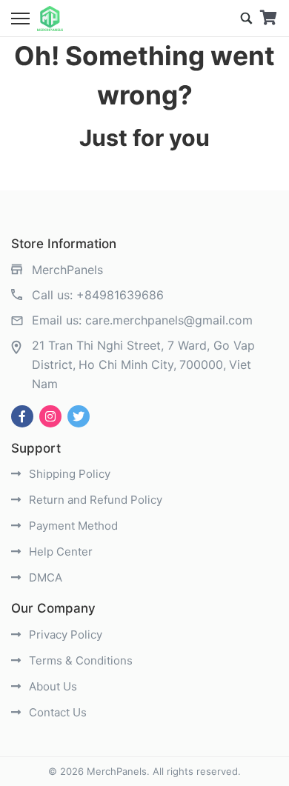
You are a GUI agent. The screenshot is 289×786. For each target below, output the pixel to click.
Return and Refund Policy (94, 500)
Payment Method (72, 526)
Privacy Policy (64, 634)
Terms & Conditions (79, 660)
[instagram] (50, 416)
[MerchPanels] (50, 18)
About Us (51, 686)
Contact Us (56, 712)
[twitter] (78, 416)
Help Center (59, 551)
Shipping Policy (68, 474)
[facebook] (22, 416)
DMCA (44, 577)
